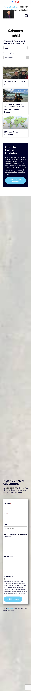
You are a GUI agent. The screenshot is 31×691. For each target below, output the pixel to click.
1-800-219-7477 (11, 488)
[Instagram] (15, 2)
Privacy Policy (10, 608)
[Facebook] (12, 2)
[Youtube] (18, 2)
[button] (26, 15)
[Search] (27, 57)
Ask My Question (13, 599)
